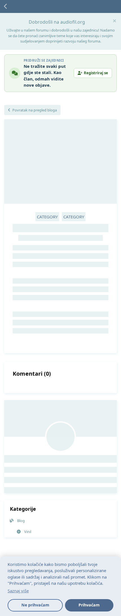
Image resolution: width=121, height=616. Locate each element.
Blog (21, 520)
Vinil (27, 531)
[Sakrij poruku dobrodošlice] (114, 21)
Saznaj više (18, 590)
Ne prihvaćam (35, 605)
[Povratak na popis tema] (5, 6)
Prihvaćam (89, 605)
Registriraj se (96, 72)
